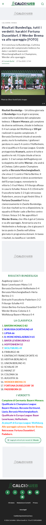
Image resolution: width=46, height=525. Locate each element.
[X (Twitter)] (22, 492)
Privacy (35, 503)
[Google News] (37, 492)
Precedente (2, 84)
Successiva (43, 84)
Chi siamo (11, 503)
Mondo (14, 23)
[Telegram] (29, 492)
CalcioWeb (6, 23)
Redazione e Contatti (24, 503)
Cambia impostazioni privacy (23, 516)
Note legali (23, 510)
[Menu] (3, 4)
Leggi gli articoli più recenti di (24, 440)
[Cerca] (42, 4)
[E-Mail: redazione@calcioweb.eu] (22, 497)
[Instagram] (15, 492)
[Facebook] (7, 492)
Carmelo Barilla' (9, 61)
